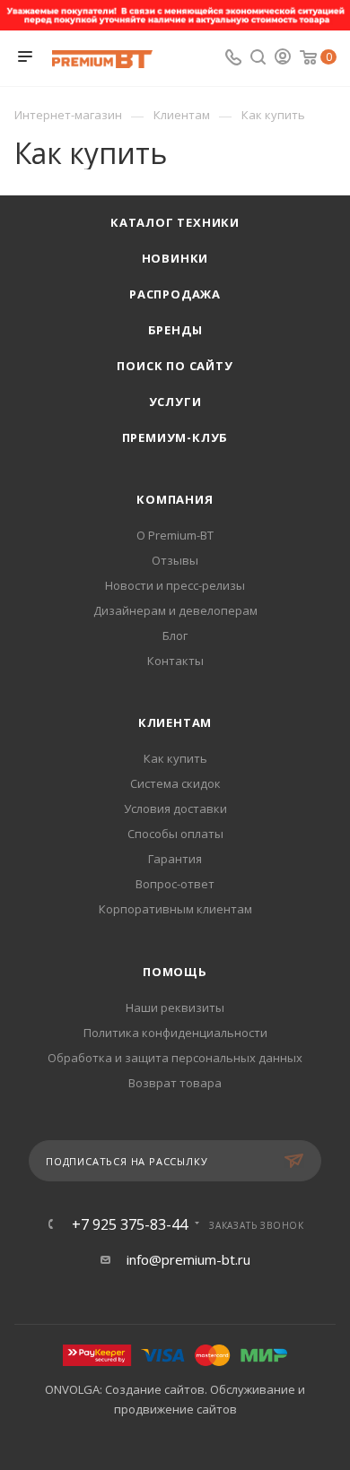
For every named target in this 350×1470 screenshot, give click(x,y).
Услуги (175, 401)
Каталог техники (175, 222)
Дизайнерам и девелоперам (175, 610)
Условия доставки (175, 808)
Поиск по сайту (174, 366)
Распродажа (175, 294)
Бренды (175, 330)
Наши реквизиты (175, 1007)
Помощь (175, 972)
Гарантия (175, 859)
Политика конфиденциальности (175, 1033)
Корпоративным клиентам (175, 909)
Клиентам (175, 722)
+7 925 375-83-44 (130, 1224)
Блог (175, 635)
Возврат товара (175, 1083)
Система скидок (175, 783)
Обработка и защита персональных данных (175, 1058)
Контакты (175, 661)
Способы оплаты (175, 834)
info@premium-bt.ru (188, 1259)
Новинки (175, 258)
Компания (174, 499)
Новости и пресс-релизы (175, 585)
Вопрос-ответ (175, 884)
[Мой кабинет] (283, 58)
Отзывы (175, 560)
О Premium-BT (175, 535)
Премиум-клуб (175, 437)
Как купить (175, 758)
